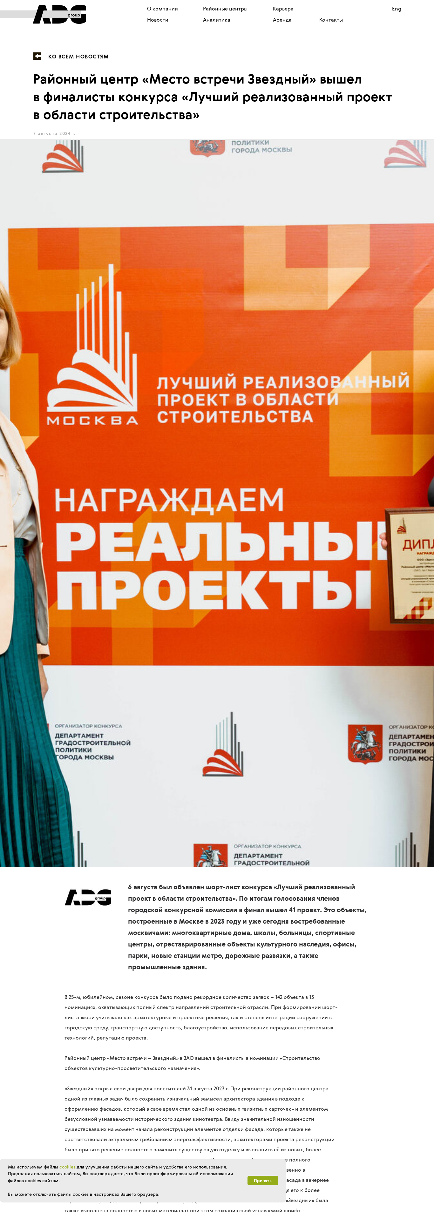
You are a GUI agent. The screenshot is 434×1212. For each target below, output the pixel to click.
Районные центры (225, 8)
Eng (396, 8)
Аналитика (216, 19)
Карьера (283, 8)
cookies (67, 1167)
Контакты (331, 19)
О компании (162, 8)
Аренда (282, 19)
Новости (157, 19)
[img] (43, 14)
